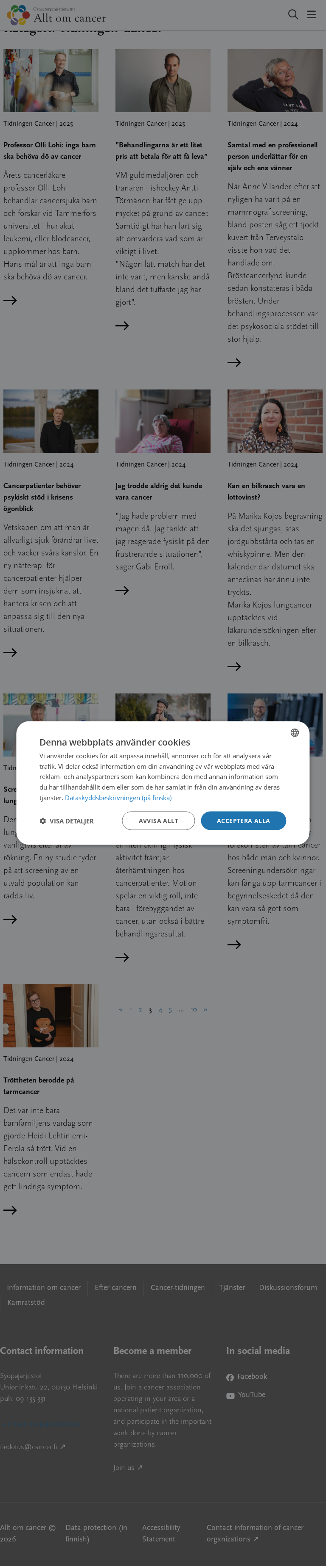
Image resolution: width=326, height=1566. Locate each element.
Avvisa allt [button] (158, 820)
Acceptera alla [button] (243, 820)
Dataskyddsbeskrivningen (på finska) (118, 797)
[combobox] (295, 732)
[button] (66, 821)
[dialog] (162, 783)
